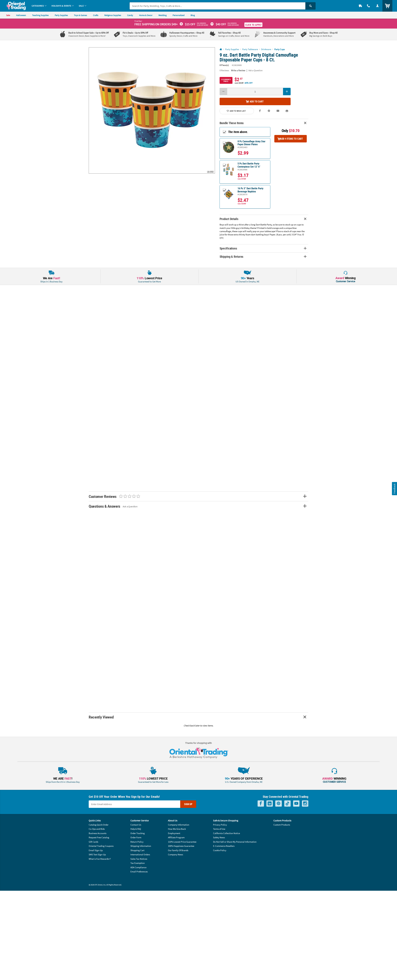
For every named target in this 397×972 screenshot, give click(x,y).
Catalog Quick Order (98, 824)
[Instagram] (305, 803)
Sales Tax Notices (138, 858)
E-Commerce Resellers (223, 845)
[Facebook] (261, 803)
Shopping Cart (137, 850)
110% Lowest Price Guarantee (182, 841)
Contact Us (135, 824)
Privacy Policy (220, 824)
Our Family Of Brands (178, 850)
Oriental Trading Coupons (101, 845)
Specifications (228, 248)
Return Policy (136, 841)
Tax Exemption (137, 863)
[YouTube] (296, 803)
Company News (175, 854)
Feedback (394, 488)
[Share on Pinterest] (269, 111)
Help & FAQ (135, 828)
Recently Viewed (101, 717)
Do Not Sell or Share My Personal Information (234, 841)
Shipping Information (140, 845)
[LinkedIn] (269, 803)
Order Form (135, 837)
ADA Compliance (138, 867)
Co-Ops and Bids (97, 828)
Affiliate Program (176, 837)
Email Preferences (139, 871)
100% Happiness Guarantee (181, 845)
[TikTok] (287, 803)
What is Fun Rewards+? (100, 858)
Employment (174, 833)
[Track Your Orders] (360, 6)
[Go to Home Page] (221, 49)
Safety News (219, 837)
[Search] (310, 6)
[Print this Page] (287, 111)
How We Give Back (177, 828)
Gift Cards (93, 841)
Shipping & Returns (231, 256)
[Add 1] (287, 91)
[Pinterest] (278, 803)
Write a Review (238, 70)
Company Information (178, 824)
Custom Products (281, 824)
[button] (152, 110)
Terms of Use (219, 828)
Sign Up (188, 804)
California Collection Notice (226, 833)
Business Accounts (97, 833)
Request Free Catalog (99, 837)
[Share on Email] (278, 111)
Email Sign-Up (96, 850)
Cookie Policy (219, 850)
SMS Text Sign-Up (97, 854)
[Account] (377, 6)
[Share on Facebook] (260, 111)
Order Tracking (137, 833)
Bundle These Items (232, 123)
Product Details (229, 219)
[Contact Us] (368, 6)
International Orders (140, 854)
